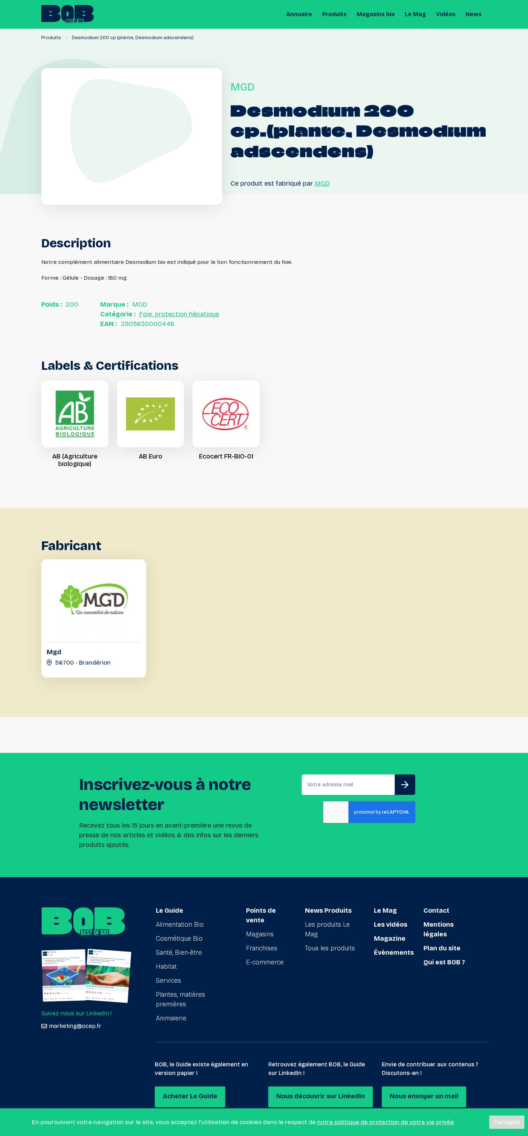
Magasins (260, 934)
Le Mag (415, 14)
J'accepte (507, 1122)
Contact (436, 910)
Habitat (166, 966)
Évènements (394, 952)
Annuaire (299, 14)
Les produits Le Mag (327, 929)
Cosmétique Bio (179, 938)
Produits (334, 14)
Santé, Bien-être (179, 952)
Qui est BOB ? (444, 962)
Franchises (261, 948)
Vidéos (445, 14)
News (474, 14)
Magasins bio (376, 14)
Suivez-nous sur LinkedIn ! (76, 1013)
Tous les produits (330, 948)
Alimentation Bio (180, 924)
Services (168, 980)
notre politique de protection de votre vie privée (385, 1122)
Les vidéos (390, 924)
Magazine (390, 938)
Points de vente (261, 915)
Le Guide (169, 910)
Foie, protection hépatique (179, 314)
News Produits (328, 910)
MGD (322, 183)
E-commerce (265, 962)
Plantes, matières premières (180, 999)
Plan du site (441, 948)
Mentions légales (438, 929)
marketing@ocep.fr (75, 1026)
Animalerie (171, 1018)
